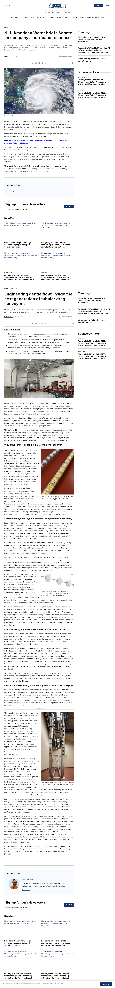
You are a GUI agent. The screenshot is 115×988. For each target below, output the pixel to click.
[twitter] (39, 63)
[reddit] (42, 63)
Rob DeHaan (8, 317)
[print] (73, 63)
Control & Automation (19, 17)
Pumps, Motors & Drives (95, 17)
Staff (6, 56)
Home (6, 27)
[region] (57, 984)
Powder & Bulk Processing (74, 17)
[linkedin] (36, 63)
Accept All (106, 984)
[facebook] (33, 63)
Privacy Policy (59, 983)
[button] (5, 5)
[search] (9, 5)
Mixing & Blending (56, 17)
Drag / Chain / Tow (10, 288)
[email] (45, 63)
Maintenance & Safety (39, 17)
